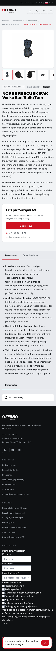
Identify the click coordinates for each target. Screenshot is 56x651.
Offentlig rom (8, 522)
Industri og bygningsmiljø (13, 513)
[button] (44, 11)
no (50, 3)
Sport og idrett (9, 532)
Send (4, 623)
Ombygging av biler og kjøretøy (21, 606)
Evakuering (7, 475)
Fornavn (6, 554)
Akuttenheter (31, 21)
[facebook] (5, 450)
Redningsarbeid (13, 589)
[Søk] (30, 11)
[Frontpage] (9, 11)
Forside (5, 21)
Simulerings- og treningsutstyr (16, 494)
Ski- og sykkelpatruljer (12, 517)
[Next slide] (48, 49)
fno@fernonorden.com (20, 237)
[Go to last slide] (8, 49)
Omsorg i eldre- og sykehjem (19, 596)
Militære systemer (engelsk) (19, 602)
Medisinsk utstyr (9, 484)
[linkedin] (12, 450)
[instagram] (19, 450)
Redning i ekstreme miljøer (14, 527)
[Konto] (37, 11)
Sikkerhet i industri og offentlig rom (23, 592)
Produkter (17, 21)
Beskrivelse (11, 255)
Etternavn (7, 563)
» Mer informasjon (14, 644)
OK (45, 642)
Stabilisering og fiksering (13, 479)
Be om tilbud (26, 226)
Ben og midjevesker (11, 24)
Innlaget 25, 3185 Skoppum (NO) (16, 442)
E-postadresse (10, 573)
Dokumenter (11, 385)
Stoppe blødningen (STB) (13, 537)
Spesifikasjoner (30, 255)
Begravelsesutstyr (14, 599)
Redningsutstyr (9, 465)
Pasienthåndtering (10, 470)
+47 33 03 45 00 (32, 3)
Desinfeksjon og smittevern (14, 508)
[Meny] (51, 11)
